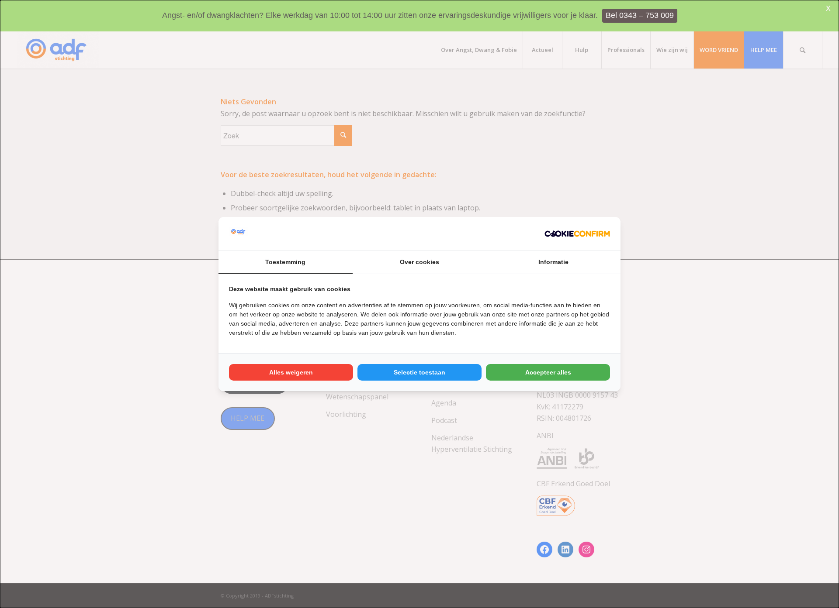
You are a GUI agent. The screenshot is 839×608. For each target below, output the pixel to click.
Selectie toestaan (419, 372)
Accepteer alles (548, 372)
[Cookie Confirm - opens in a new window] (577, 233)
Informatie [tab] (553, 261)
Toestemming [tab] (285, 261)
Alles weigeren (291, 372)
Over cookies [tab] (419, 261)
